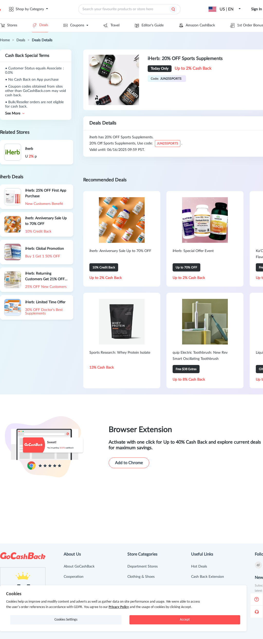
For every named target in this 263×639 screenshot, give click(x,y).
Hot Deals (199, 566)
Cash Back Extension (207, 577)
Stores (12, 25)
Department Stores (142, 566)
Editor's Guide (153, 25)
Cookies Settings (65, 620)
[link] (5, 40)
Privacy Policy (119, 607)
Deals (43, 25)
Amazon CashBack (200, 25)
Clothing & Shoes (141, 577)
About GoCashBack (79, 566)
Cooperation (73, 577)
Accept (185, 620)
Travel (114, 25)
